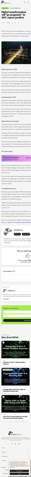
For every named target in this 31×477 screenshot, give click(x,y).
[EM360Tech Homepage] (15, 436)
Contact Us (3, 467)
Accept (19, 473)
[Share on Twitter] (12, 22)
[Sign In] (17, 234)
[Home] (6, 3)
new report (25, 36)
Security (6, 8)
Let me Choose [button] (19, 470)
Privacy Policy (12, 467)
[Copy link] (18, 22)
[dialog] (19, 468)
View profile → (6, 299)
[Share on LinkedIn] (15, 22)
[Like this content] (3, 22)
